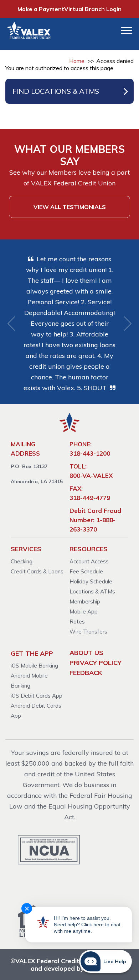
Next (128, 323)
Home (76, 60)
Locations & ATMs (92, 591)
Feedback (86, 673)
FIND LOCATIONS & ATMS (55, 91)
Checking (21, 561)
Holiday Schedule (91, 581)
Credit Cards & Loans (37, 571)
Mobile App (84, 611)
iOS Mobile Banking (34, 665)
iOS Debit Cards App (36, 695)
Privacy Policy (96, 663)
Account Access (89, 561)
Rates (77, 621)
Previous (11, 323)
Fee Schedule (86, 571)
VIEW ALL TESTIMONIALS (70, 206)
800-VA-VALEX (91, 475)
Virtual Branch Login (93, 9)
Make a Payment (40, 9)
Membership (85, 601)
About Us (86, 653)
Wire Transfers (88, 631)
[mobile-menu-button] (126, 30)
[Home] (24, 30)
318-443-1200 (90, 453)
